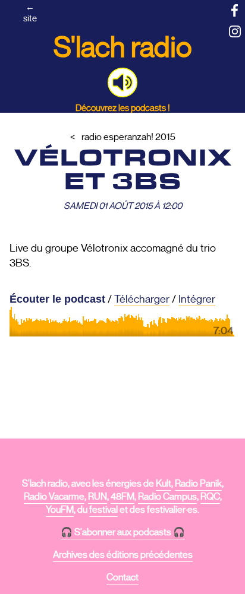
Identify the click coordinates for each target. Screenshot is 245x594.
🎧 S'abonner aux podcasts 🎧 (123, 532)
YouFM (60, 510)
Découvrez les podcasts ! (123, 107)
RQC (210, 497)
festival (103, 510)
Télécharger (141, 299)
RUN (97, 497)
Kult (163, 484)
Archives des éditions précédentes (123, 555)
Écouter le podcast (57, 299)
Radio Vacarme (54, 497)
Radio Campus (167, 497)
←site (30, 12)
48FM (122, 497)
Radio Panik (198, 484)
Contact (122, 577)
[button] (122, 82)
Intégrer (196, 299)
